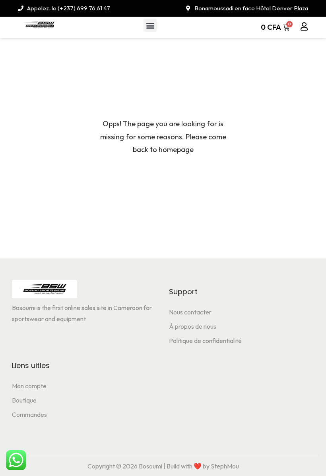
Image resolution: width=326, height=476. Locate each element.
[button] (150, 25)
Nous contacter (190, 312)
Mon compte (29, 386)
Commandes (29, 414)
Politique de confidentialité (205, 341)
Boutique (24, 400)
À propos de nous (192, 326)
